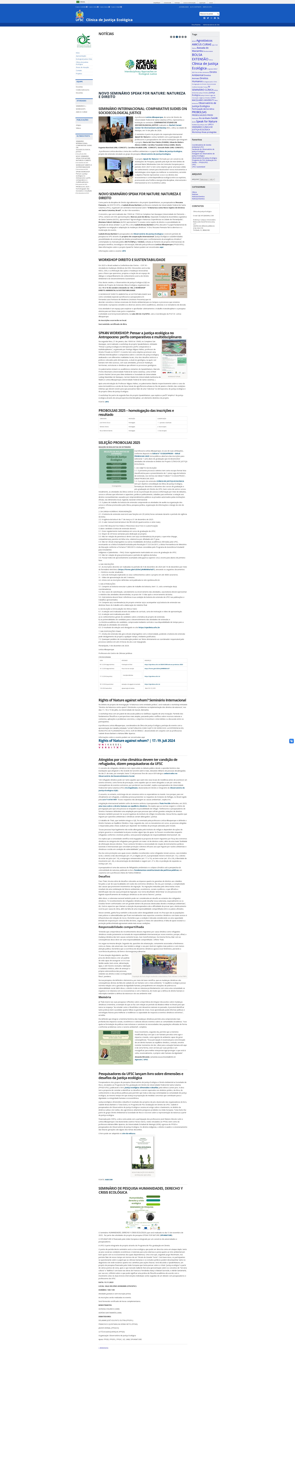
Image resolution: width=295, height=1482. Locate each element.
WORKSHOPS (81, 109)
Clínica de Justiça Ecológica (170, 151)
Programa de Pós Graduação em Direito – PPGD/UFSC (204, 161)
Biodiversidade (208, 51)
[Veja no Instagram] (215, 18)
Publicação (195, 118)
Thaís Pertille (165, 803)
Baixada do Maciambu (200, 49)
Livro (213, 97)
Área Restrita (196, 25)
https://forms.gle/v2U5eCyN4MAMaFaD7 (136, 569)
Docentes (79, 87)
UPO (124, 251)
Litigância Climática (205, 98)
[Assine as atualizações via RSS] (218, 18)
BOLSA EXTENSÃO (200, 56)
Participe (177, 2)
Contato (79, 70)
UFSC (205, 125)
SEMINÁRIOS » (81, 106)
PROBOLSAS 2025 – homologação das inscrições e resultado (84, 189)
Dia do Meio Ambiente (202, 72)
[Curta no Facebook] (204, 18)
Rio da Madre (205, 118)
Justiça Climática (204, 93)
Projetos (79, 74)
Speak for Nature (150, 159)
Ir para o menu (93, 7)
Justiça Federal (205, 95)
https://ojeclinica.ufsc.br (149, 627)
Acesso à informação (189, 2)
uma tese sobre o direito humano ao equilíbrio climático (123, 806)
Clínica (211, 60)
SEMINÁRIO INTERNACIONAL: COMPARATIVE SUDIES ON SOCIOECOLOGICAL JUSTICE (84, 146)
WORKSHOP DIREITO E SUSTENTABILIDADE (84, 166)
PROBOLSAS (199, 112)
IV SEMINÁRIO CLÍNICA (203, 88)
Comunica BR (167, 2)
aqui (161, 247)
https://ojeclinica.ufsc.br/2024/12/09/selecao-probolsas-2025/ (164, 664)
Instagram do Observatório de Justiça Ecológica (203, 155)
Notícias (195, 194)
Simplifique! (156, 2)
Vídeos (78, 128)
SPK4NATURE (166, 1235)
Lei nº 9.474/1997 (109, 799)
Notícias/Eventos (198, 196)
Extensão (200, 87)
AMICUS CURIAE (81, 112)
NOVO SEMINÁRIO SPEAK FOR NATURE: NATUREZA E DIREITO (83, 158)
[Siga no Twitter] (208, 18)
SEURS (194, 122)
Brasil (82, 2)
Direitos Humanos (200, 80)
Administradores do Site (211, 25)
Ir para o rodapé (116, 7)
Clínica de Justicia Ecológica (82, 63)
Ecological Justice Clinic (84, 59)
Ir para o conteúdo (81, 7)
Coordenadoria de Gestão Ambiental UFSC (201, 146)
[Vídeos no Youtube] (211, 18)
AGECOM (109, 1179)
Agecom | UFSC (141, 1059)
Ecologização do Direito (199, 84)
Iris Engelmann (131, 788)
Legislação (202, 2)
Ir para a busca (105, 7)
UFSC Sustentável (198, 167)
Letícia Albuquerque (154, 117)
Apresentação (81, 56)
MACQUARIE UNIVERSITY (203, 100)
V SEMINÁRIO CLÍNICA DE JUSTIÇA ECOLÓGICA (203, 127)
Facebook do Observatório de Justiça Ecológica (203, 150)
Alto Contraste (195, 7)
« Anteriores (103, 1348)
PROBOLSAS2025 (199, 115)
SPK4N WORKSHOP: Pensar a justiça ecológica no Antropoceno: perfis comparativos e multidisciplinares (83, 177)
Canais (211, 2)
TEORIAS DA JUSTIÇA (198, 125)
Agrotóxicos (204, 41)
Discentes (79, 93)
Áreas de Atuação (82, 67)
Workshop (196, 132)
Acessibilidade (184, 7)
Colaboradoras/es (82, 90)
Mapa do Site (207, 7)
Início (78, 53)
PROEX (210, 115)
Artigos (78, 125)
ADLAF (194, 41)
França (205, 87)
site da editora (128, 1133)
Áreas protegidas (209, 132)
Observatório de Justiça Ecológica (156, 154)
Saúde (214, 118)
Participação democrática (203, 109)
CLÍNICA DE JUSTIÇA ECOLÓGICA (170, 481)
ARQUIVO (195, 179)
